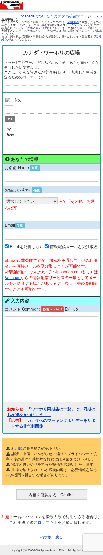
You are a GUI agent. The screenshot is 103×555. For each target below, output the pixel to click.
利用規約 (73, 22)
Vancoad (13, 277)
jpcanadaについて (34, 16)
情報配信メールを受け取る (74, 246)
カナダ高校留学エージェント (78, 16)
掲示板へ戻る (51, 537)
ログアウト (47, 522)
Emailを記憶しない (27, 246)
